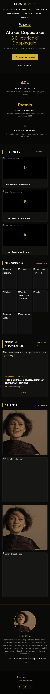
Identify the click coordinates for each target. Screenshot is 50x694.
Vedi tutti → (41, 344)
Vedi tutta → (42, 263)
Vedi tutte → (42, 152)
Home (5, 9)
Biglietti (25, 392)
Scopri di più (25, 65)
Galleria (25, 18)
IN (31, 687)
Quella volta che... (33, 13)
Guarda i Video (25, 57)
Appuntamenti (14, 13)
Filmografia (41, 9)
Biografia (15, 9)
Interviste (27, 9)
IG (19, 687)
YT (25, 687)
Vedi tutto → (41, 405)
